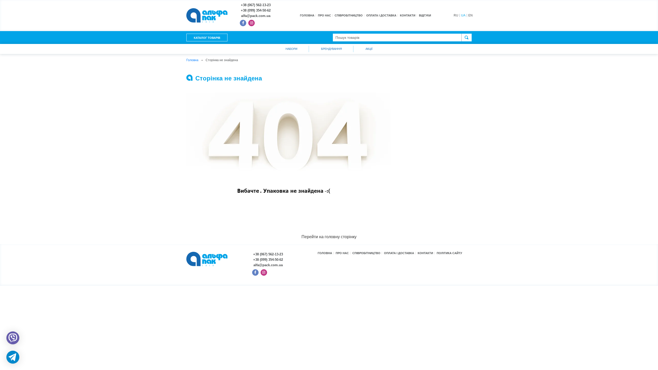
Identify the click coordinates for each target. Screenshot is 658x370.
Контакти (407, 15)
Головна (307, 15)
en (470, 15)
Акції (368, 48)
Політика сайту (449, 253)
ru (456, 15)
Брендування (331, 48)
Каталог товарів (207, 37)
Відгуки (425, 15)
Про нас (324, 15)
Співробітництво (349, 15)
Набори (291, 48)
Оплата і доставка (381, 15)
